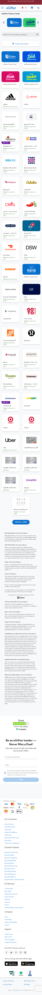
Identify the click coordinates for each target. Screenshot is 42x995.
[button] (31, 8)
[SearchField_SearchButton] (37, 34)
